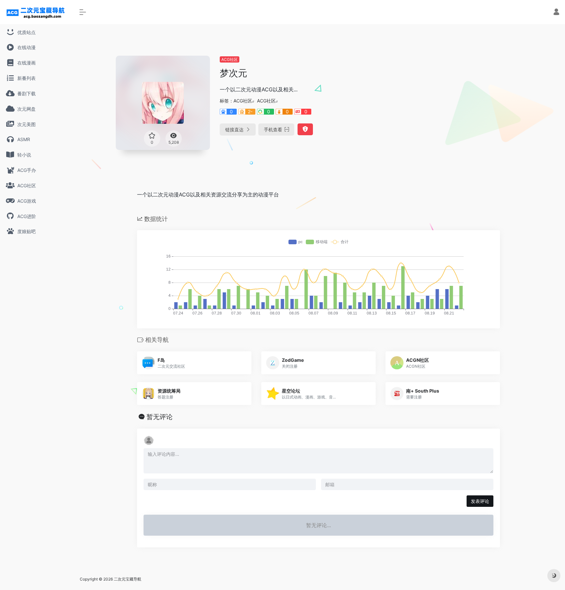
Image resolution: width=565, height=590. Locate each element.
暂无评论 (159, 417)
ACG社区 (229, 59)
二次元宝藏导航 (127, 579)
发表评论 (480, 501)
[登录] (556, 12)
